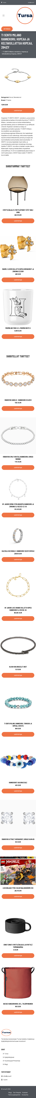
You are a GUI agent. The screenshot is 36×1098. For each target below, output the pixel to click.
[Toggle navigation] (3, 15)
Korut (11, 97)
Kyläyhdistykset (9, 1057)
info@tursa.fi (31, 2)
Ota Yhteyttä (17, 1092)
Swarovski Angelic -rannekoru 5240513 (18, 400)
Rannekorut (17, 97)
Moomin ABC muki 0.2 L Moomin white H (18, 328)
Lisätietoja (18, 110)
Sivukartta (25, 1095)
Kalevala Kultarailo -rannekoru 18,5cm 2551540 (18, 551)
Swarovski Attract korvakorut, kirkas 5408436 (18, 839)
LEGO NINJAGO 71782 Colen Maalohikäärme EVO (18, 888)
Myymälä (7, 29)
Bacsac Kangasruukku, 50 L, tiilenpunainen (18, 1004)
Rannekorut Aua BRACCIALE (18, 782)
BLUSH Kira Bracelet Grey (18, 667)
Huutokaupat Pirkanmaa (12, 1061)
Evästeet (25, 1092)
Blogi (6, 1064)
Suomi (4, 2)
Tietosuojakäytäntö (14, 1095)
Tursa (6, 1054)
